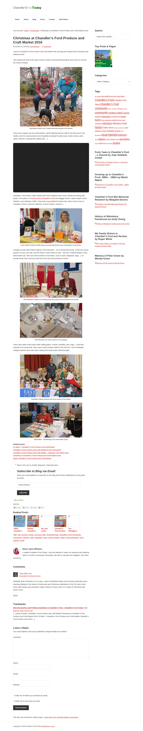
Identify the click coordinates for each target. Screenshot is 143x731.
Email (16, 674)
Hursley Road (121, 127)
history (99, 127)
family (98, 120)
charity (109, 108)
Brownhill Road (52, 535)
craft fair (25, 538)
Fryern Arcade (53, 538)
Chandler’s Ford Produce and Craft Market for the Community (37, 450)
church (125, 108)
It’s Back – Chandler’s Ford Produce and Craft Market (34, 447)
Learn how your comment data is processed (61, 717)
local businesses (72, 538)
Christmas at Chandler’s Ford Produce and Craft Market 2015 (37, 456)
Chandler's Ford (104, 99)
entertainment (116, 116)
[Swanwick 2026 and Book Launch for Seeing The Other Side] (103, 59)
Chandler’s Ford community (70, 535)
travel (101, 143)
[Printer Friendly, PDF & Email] (18, 501)
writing (116, 143)
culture (126, 113)
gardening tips (117, 120)
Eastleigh (38, 538)
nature (101, 139)
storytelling (124, 139)
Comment (17, 637)
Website (16, 685)
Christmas (120, 108)
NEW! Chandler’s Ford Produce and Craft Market (32, 458)
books (122, 96)
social (22, 540)
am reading (98, 96)
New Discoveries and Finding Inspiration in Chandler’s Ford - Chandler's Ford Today (48, 608)
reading (107, 139)
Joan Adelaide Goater (111, 131)
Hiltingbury (107, 123)
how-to (111, 128)
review (112, 139)
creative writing (115, 113)
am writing (105, 96)
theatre (96, 143)
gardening (108, 120)
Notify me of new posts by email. (27, 701)
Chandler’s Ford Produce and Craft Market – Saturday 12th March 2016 (41, 453)
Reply (15, 595)
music (96, 139)
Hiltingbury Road (120, 123)
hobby (62, 538)
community (17, 538)
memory (122, 134)
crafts (32, 538)
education (106, 116)
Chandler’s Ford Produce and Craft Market (36, 52)
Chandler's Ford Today (71, 8)
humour (116, 127)
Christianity (114, 108)
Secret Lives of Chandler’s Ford (43, 198)
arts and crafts (40, 535)
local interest (109, 134)
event (45, 538)
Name (16, 663)
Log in (52, 726)
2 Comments (46, 46)
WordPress (46, 726)
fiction (103, 120)
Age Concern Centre (26, 535)
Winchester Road (107, 143)
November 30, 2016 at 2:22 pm (30, 576)
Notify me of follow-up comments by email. (31, 696)
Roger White (23, 573)
